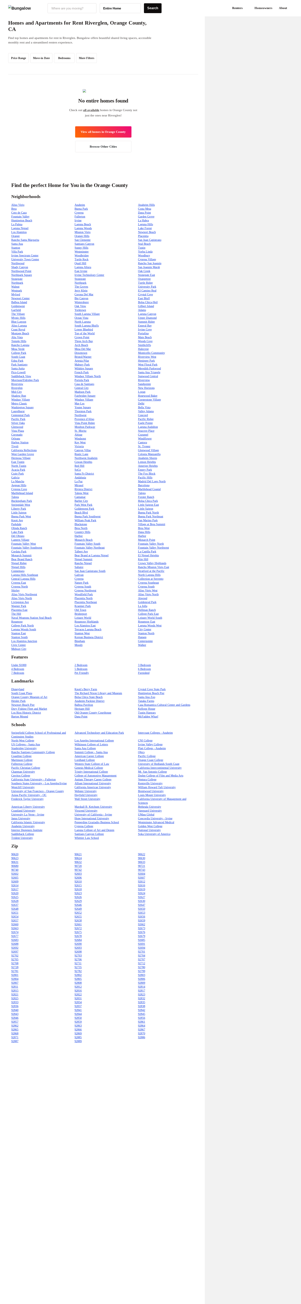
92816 (78, 990)
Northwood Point (21, 271)
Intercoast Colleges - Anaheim (155, 732)
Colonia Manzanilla (149, 454)
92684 (78, 940)
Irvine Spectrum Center (24, 255)
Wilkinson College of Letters (91, 744)
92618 (78, 889)
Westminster (82, 251)
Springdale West (20, 504)
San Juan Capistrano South (90, 571)
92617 (14, 889)
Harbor (79, 536)
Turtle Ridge (145, 282)
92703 (78, 955)
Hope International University (92, 818)
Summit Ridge (146, 321)
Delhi (141, 403)
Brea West (144, 528)
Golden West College (150, 826)
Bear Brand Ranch (21, 559)
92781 (14, 971)
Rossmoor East (146, 621)
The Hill (16, 613)
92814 (141, 986)
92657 (14, 920)
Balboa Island (19, 302)
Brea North (81, 528)
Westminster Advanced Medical (156, 822)
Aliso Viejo (17, 204)
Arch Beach (81, 345)
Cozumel (143, 434)
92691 (141, 943)
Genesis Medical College (89, 767)
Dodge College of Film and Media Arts (160, 775)
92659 (141, 920)
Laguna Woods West (150, 625)
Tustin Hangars (147, 712)
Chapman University (23, 771)
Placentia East (19, 610)
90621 (78, 854)
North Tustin (18, 465)
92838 (141, 1006)
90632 (78, 862)
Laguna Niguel (19, 228)
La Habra (143, 220)
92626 (78, 897)
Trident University (22, 837)
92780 (141, 967)
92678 (78, 936)
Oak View (80, 306)
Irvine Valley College (150, 744)
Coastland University (23, 810)
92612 (141, 881)
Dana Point (144, 212)
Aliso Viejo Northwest (24, 594)
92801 (14, 975)
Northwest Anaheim (86, 458)
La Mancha (17, 481)
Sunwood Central (148, 376)
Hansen (142, 637)
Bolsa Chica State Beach (89, 697)
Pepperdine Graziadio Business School (97, 822)
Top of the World (85, 333)
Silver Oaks (18, 423)
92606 (78, 877)
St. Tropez (144, 446)
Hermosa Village (21, 458)
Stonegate (17, 278)
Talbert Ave (81, 551)
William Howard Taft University (157, 787)
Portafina (143, 333)
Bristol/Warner (83, 356)
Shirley (15, 590)
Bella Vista (144, 407)
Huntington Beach (21, 220)
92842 (141, 1010)
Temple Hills (18, 341)
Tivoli (14, 446)
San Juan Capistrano (149, 239)
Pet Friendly (82, 672)
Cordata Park (18, 551)
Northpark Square (21, 275)
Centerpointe (145, 641)
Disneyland (17, 689)
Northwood (17, 263)
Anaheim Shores (147, 458)
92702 (14, 955)
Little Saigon (145, 508)
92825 (14, 998)
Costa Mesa (144, 208)
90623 (14, 858)
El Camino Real (147, 290)
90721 (141, 866)
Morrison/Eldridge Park (25, 380)
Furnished (143, 672)
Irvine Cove (145, 329)
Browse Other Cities (103, 146)
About (283, 8)
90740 (14, 869)
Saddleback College (22, 834)
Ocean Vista (81, 317)
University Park (147, 286)
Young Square (83, 407)
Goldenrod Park (147, 602)
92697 (14, 951)
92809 (141, 982)
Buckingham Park (21, 500)
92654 (14, 916)
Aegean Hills (18, 485)
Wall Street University (87, 799)
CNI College (145, 740)
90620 (14, 854)
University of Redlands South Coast (158, 763)
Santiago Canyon (84, 243)
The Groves (81, 286)
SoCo (78, 469)
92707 (141, 959)
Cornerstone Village (149, 399)
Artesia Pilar (82, 360)
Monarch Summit (21, 555)
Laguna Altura (83, 267)
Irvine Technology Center (89, 275)
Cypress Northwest (85, 590)
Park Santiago (19, 364)
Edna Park (17, 360)
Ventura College (147, 779)
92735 (78, 967)
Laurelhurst (18, 411)
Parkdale (16, 524)
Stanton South (19, 637)
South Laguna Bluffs (87, 325)
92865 (14, 1029)
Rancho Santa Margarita (25, 239)
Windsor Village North (88, 376)
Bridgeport (81, 613)
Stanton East (18, 633)
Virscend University (86, 810)
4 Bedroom (17, 669)
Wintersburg (82, 302)
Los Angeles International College (94, 740)
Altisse (78, 434)
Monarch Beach (84, 539)
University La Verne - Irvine (27, 814)
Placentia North (84, 598)
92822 (78, 994)
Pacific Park (18, 419)
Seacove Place (146, 430)
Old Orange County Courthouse (93, 712)
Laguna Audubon (148, 426)
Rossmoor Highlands (86, 621)
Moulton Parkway (85, 426)
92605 (14, 877)
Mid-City (16, 391)
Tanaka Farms (146, 701)
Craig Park (17, 473)
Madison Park (83, 391)
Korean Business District (89, 637)
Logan (141, 391)
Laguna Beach (83, 224)
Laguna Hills (145, 224)
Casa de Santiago (84, 384)
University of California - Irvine (93, 814)
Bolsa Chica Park (148, 500)
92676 (141, 932)
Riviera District (83, 489)
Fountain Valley (20, 216)
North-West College (22, 740)
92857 (14, 1021)
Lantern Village (20, 539)
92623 (78, 893)
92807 (14, 982)
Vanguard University (150, 810)
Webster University (86, 791)
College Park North (22, 625)
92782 (78, 971)
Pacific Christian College (25, 767)
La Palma (16, 224)
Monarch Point (146, 539)
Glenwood (17, 426)
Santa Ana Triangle (149, 372)
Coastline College (21, 756)
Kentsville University (150, 783)
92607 (141, 877)
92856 (141, 1017)
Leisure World (83, 617)
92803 (141, 975)
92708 (14, 963)
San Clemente (83, 239)
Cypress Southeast (148, 582)
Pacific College (147, 756)
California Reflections (24, 450)
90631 (14, 862)
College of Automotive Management (96, 775)
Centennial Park (20, 415)
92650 (141, 908)
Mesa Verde (18, 349)
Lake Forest (145, 228)
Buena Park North (148, 512)
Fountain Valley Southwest (26, 547)
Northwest (80, 415)
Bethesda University (149, 806)
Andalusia (80, 477)
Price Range (18, 58)
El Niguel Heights (148, 555)
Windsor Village (20, 399)
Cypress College (84, 826)
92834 (78, 1002)
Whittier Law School (87, 837)
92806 (141, 979)
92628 (14, 901)
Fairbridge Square (85, 395)
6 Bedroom (144, 669)
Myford (15, 294)
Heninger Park (146, 360)
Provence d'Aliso (84, 419)
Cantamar (80, 497)
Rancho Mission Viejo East (153, 567)
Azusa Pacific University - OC (28, 795)
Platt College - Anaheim (152, 748)
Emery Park (145, 469)
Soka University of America (154, 834)
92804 (14, 979)
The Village (18, 313)
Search (152, 8)
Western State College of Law (92, 763)
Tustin (141, 247)
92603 (78, 873)
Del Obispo (17, 536)
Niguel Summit (83, 559)
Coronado (17, 434)
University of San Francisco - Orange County (37, 791)
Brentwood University (151, 791)
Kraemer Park (83, 606)
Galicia (15, 477)
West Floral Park (147, 364)
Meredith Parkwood (149, 368)
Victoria (79, 446)
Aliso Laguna (19, 325)
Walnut (15, 286)
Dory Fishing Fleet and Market (29, 708)
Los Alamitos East (85, 625)
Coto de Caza (19, 212)
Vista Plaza (17, 430)
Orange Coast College (150, 760)
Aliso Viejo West (147, 590)
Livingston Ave (20, 602)
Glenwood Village (148, 450)
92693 (78, 947)
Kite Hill (143, 559)
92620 (14, 893)
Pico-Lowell (18, 372)
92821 (14, 994)
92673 (141, 928)
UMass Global (146, 814)
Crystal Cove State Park (152, 689)
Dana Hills (144, 532)
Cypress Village (147, 259)
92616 (141, 885)
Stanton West (82, 633)
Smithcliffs (144, 345)
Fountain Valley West (23, 543)
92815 (14, 990)
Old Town (80, 610)
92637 (14, 905)
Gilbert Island (146, 306)
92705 (14, 959)
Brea (14, 208)
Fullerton (80, 216)
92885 (78, 1037)
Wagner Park (18, 606)
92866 (78, 1029)
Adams (142, 310)
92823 (141, 994)
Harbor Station (19, 442)
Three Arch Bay (84, 341)
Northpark (17, 282)
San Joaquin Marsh (149, 267)
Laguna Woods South (23, 629)
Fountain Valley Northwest (153, 547)
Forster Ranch (146, 497)
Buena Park (81, 208)
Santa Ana (17, 243)
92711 (78, 963)
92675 (78, 932)
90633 (141, 862)
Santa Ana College (85, 748)
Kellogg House (146, 708)
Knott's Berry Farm (86, 689)
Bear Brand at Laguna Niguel (92, 555)
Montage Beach (20, 333)
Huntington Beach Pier (151, 693)
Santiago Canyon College (89, 834)
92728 (14, 967)
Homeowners (263, 8)
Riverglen (17, 387)
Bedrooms (64, 58)
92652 (78, 912)
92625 (14, 897)
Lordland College (85, 760)
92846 (14, 1017)
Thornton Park (83, 411)
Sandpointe (144, 384)
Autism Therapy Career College (93, 779)
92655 (78, 916)
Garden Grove (146, 216)
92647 (141, 905)
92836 (14, 1006)
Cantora (142, 442)
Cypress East (18, 582)
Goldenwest (18, 306)
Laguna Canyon (147, 313)
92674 (14, 932)
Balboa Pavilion (84, 704)
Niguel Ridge (19, 563)
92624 (141, 893)
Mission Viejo (83, 232)
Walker (142, 645)
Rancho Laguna (20, 345)
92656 (141, 916)
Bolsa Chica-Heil (148, 302)
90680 (14, 866)
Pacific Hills (145, 477)
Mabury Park (82, 364)
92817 (141, 990)
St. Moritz (80, 430)
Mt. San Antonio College (152, 771)
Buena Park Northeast (150, 516)
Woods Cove (145, 341)
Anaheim (80, 204)
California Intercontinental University (160, 767)
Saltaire (79, 567)
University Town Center (25, 259)
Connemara (17, 571)
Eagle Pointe (145, 423)
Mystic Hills (18, 317)
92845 (141, 1014)
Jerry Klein (81, 290)
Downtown (81, 352)
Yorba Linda (145, 251)
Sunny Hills (81, 247)
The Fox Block (146, 473)
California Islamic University (28, 822)
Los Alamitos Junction (24, 641)
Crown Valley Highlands (152, 563)
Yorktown (80, 310)
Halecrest (143, 349)
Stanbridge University (24, 748)
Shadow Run (18, 395)
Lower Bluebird (84, 329)
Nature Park (81, 582)
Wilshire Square (84, 368)
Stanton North (146, 633)
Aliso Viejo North (148, 594)
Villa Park (17, 251)
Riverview (144, 380)
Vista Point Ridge (85, 423)
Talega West (81, 493)
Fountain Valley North (151, 543)
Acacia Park (18, 469)
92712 (141, 963)
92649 (78, 908)
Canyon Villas (83, 450)
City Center (144, 629)
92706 (78, 959)
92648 (14, 908)
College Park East (148, 613)
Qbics (141, 752)
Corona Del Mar (84, 294)
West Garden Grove (22, 454)
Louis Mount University (152, 795)
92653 (141, 912)
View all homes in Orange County (103, 131)
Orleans (15, 438)
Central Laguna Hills (23, 578)
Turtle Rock (81, 259)
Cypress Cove (19, 489)
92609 (14, 881)
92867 (141, 1029)
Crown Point (82, 337)
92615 (78, 885)
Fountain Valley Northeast (90, 547)
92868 (14, 1033)
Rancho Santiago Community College (33, 752)
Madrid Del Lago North (152, 481)
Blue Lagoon (18, 321)
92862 (14, 1025)
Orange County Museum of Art (29, 697)
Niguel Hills (18, 567)
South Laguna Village (87, 313)
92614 (14, 885)
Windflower (145, 438)
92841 (78, 1010)
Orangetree (144, 278)
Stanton (15, 247)
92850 (78, 1017)
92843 (14, 1014)
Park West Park (83, 504)
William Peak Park (85, 520)
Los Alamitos (19, 232)
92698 (78, 951)
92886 (141, 1037)
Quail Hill (80, 263)
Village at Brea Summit (151, 524)
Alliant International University (93, 783)
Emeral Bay (145, 325)
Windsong (80, 438)
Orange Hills (82, 236)
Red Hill (79, 465)
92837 (78, 1006)
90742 (78, 869)
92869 (78, 1033)
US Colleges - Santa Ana (25, 744)
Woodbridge (82, 255)
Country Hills (82, 532)
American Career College (89, 756)
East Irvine (81, 271)
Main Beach (145, 337)
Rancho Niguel (83, 563)
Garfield (16, 310)
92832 (141, 998)
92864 (141, 1025)
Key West (80, 442)
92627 (141, 897)
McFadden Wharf (148, 716)
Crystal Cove (145, 294)
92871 (14, 1037)
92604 (141, 873)
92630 (141, 901)
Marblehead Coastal (149, 489)
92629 (78, 901)
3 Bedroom (144, 665)
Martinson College (22, 760)
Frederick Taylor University (27, 799)
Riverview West (147, 356)
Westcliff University (23, 787)
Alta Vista (17, 337)
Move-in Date (41, 58)
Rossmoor (17, 621)
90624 (78, 858)
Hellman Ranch (147, 610)
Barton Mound (19, 716)
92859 (78, 1021)
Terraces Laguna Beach (88, 629)
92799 (141, 971)
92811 (14, 986)
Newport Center (20, 298)
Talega (142, 493)
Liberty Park (18, 508)
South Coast (18, 356)
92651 (14, 912)
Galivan (79, 574)
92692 (14, 947)
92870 (141, 1033)
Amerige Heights (148, 465)
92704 (141, 955)
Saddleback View (21, 376)
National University (149, 830)
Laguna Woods (83, 228)
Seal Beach (144, 243)
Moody (79, 645)
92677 (14, 936)
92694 (141, 947)
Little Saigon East (148, 504)
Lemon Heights (147, 462)
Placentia (143, 236)
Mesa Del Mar (83, 349)
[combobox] (72, 8)
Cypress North (19, 586)
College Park (18, 352)
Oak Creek (144, 271)
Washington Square (22, 407)
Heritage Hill (82, 708)
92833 (14, 1002)
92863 (78, 1025)
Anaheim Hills (146, 204)
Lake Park (17, 532)
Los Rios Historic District (26, 712)
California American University (93, 787)
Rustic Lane (81, 454)
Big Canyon (81, 298)
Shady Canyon (19, 267)
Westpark (16, 290)
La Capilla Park (147, 551)
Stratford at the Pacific (151, 571)
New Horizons (146, 387)
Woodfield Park (84, 594)
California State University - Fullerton (33, 779)
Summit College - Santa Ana (91, 752)
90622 (141, 854)
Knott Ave (17, 520)
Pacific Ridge (146, 419)
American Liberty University (28, 806)
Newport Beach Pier (23, 704)
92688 (14, 943)
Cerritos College (20, 775)
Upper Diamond (147, 317)
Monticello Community (151, 352)
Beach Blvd (81, 512)
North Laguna (83, 321)
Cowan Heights (83, 462)
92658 (78, 920)
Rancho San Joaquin (149, 263)
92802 (78, 975)
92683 (14, 940)
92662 (141, 924)
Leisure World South (150, 617)
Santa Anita (18, 368)
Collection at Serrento (150, 578)
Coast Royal (18, 329)
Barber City (81, 500)
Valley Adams (146, 411)
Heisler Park (18, 701)
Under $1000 (18, 665)
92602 (14, 873)
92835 (141, 1002)
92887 (14, 1041)
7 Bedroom (17, 672)
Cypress (79, 212)
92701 (141, 951)
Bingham (80, 641)
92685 (141, 940)
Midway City (18, 648)
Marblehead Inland (22, 493)
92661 (78, 924)
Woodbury (144, 255)
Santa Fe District (84, 473)
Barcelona (143, 485)
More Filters (86, 58)
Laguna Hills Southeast (24, 574)
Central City (82, 387)
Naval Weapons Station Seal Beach (31, 617)
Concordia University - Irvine (155, 818)
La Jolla (142, 606)
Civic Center (18, 645)
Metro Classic (19, 403)
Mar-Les (79, 403)
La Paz (79, 481)
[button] (292, 8)
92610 (78, 881)
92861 (141, 1021)
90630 (141, 858)
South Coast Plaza (21, 693)
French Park (82, 372)
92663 (14, 928)
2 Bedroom (81, 665)
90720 (78, 866)
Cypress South (83, 586)
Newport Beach (147, 232)
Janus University (20, 818)
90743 (141, 869)
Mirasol (79, 485)
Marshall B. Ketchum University (93, 806)
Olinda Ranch (19, 528)
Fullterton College (21, 763)
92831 (78, 998)
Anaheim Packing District (89, 701)
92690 (78, 943)
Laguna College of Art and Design (94, 830)
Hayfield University (86, 795)
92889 (78, 1041)
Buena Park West (21, 516)
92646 (78, 905)
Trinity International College (91, 771)
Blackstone (81, 524)
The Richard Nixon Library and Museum (98, 693)
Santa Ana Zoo (146, 697)
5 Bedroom (81, 669)
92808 (78, 982)
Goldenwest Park (84, 508)
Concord (143, 415)
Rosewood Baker (147, 395)
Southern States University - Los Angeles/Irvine (39, 783)
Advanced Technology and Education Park (99, 732)
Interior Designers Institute (26, 830)
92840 (14, 1010)
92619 (141, 889)
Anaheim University (23, 826)
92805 (78, 979)
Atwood (142, 598)
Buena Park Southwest (88, 516)
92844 (78, 1014)
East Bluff (144, 298)
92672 (78, 928)
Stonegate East (146, 275)
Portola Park (82, 380)
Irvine (78, 220)
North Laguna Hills (149, 574)
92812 (78, 986)
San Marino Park (148, 520)
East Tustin (17, 462)
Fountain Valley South (87, 543)
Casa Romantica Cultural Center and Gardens (164, 704)
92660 (14, 924)
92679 (141, 936)
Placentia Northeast (86, 602)
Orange (15, 236)
